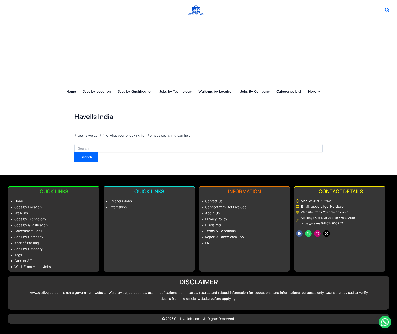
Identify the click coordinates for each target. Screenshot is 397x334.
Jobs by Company (28, 237)
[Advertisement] (198, 52)
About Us (212, 213)
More (312, 91)
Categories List (288, 91)
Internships (118, 207)
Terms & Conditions (220, 231)
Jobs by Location (97, 91)
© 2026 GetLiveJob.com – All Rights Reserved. (198, 318)
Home (71, 91)
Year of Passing (26, 243)
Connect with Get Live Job (225, 207)
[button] (387, 11)
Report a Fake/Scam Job (224, 237)
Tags (18, 255)
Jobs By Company (255, 91)
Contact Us (213, 201)
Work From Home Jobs (32, 267)
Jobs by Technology (175, 91)
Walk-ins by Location (215, 91)
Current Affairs (25, 261)
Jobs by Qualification (135, 91)
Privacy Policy (216, 219)
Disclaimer (213, 225)
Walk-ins (21, 213)
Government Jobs (28, 231)
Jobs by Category (28, 249)
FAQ (208, 243)
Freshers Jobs (121, 201)
